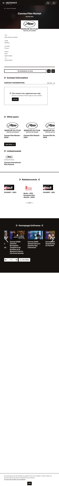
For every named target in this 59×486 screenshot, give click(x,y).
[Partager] (49, 71)
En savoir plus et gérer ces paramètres (15, 479)
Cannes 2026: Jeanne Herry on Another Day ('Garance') (28, 244)
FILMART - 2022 (49, 192)
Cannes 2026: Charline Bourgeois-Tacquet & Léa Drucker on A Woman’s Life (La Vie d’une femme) (11, 247)
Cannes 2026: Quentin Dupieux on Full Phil (46, 244)
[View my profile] (54, 3)
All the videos (24, 260)
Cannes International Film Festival (12, 163)
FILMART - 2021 (10, 192)
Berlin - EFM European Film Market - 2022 (29, 195)
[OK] (29, 483)
